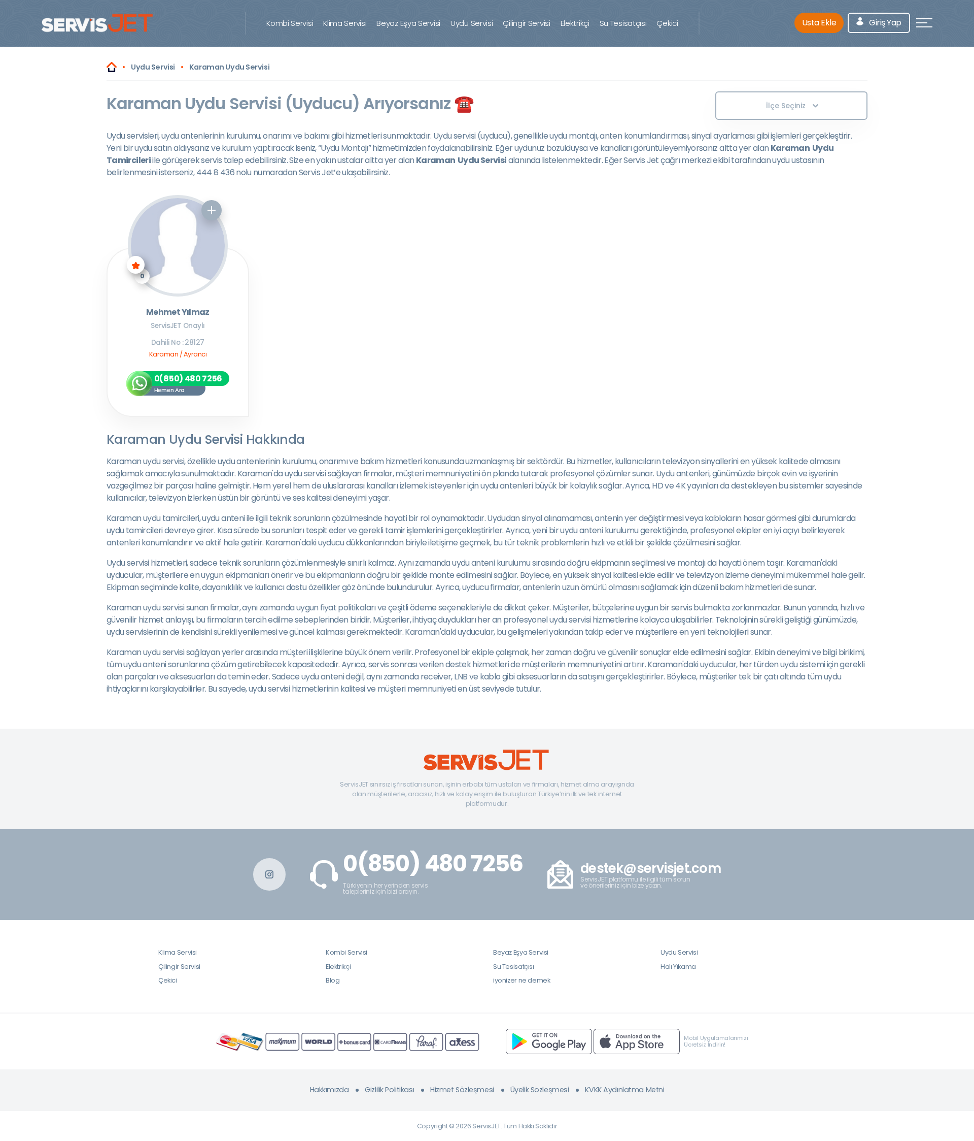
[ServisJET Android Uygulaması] (549, 1041)
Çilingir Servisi (526, 23)
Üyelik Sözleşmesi (539, 1090)
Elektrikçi (575, 23)
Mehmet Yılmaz (178, 312)
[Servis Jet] (112, 67)
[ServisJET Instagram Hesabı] (269, 874)
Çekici (667, 23)
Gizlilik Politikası (389, 1090)
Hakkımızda (329, 1090)
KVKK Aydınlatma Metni (624, 1090)
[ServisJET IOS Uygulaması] (637, 1041)
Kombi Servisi (289, 23)
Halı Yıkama (678, 966)
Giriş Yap (884, 22)
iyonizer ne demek (521, 980)
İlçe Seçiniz (786, 106)
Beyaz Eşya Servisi (408, 23)
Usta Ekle (819, 22)
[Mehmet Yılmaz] (178, 246)
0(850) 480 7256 (433, 864)
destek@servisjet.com (650, 868)
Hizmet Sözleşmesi (462, 1090)
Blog (332, 980)
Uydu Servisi (471, 23)
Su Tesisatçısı (623, 23)
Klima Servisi (344, 23)
